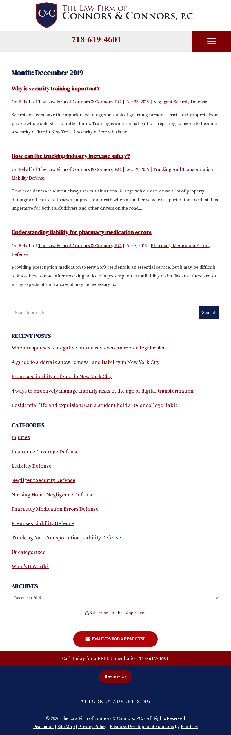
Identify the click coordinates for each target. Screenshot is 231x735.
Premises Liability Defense (43, 523)
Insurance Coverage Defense (45, 452)
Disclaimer (43, 726)
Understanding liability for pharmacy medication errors (82, 232)
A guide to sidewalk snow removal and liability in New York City (85, 362)
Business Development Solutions (142, 726)
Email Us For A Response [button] (118, 639)
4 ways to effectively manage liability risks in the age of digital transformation (103, 391)
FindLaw (189, 726)
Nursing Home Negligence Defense (53, 495)
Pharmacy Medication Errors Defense (55, 509)
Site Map (66, 726)
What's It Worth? (30, 566)
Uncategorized (29, 552)
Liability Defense (32, 466)
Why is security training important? (56, 88)
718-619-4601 (96, 39)
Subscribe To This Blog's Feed (117, 612)
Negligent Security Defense (180, 102)
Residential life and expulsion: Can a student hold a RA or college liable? (96, 405)
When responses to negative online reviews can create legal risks (88, 348)
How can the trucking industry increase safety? (71, 156)
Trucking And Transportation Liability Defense (66, 538)
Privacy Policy (92, 726)
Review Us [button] (115, 676)
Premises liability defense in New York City (62, 376)
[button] (212, 42)
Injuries (21, 437)
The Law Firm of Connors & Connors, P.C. (80, 102)
